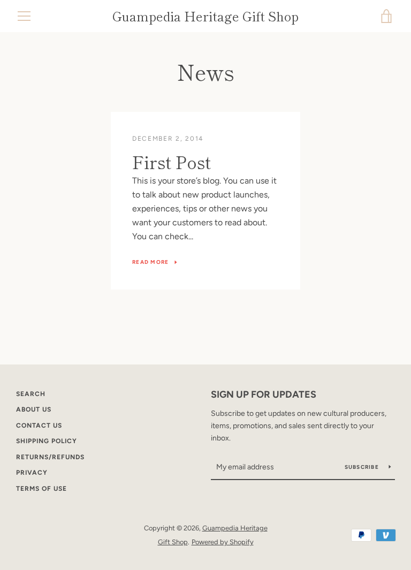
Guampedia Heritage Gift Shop (205, 16)
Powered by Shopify (223, 542)
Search (30, 394)
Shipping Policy (46, 441)
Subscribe (363, 466)
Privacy (32, 472)
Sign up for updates (263, 394)
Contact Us (39, 425)
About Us (33, 409)
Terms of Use (41, 488)
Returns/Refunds (50, 457)
